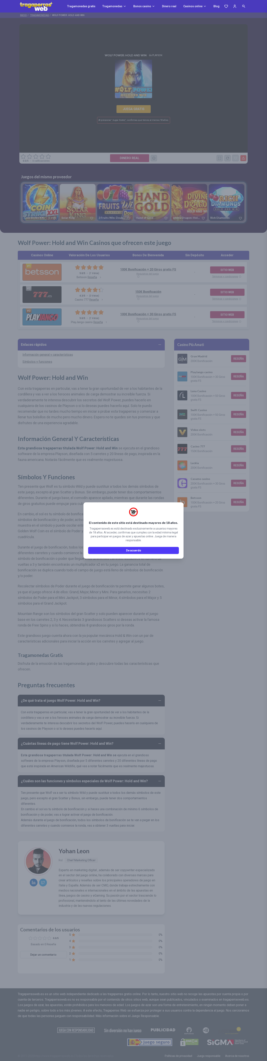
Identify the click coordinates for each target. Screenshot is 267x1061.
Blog (216, 6)
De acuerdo (133, 550)
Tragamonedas (112, 6)
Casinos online (192, 6)
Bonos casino (142, 6)
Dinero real (169, 6)
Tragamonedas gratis (81, 6)
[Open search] (244, 6)
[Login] (234, 6)
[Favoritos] (226, 6)
